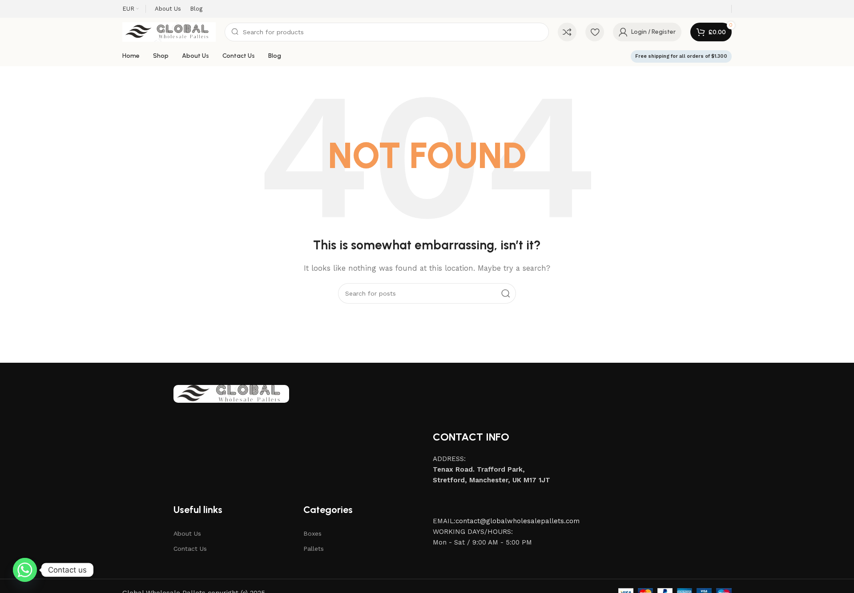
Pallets (313, 548)
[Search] (505, 293)
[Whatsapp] (25, 570)
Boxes (312, 533)
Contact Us (190, 548)
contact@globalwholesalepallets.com (517, 521)
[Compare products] (567, 32)
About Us (187, 533)
